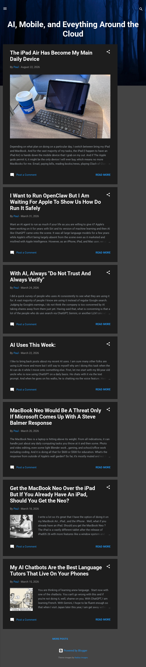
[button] (108, 52)
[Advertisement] (131, 97)
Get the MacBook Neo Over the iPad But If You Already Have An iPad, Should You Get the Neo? (52, 494)
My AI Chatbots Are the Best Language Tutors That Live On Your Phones (56, 570)
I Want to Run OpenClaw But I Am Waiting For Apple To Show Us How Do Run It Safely (55, 201)
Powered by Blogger (75, 650)
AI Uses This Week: (33, 345)
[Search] (141, 9)
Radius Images (81, 657)
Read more (103, 174)
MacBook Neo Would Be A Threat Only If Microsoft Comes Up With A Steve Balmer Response (55, 416)
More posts (60, 638)
